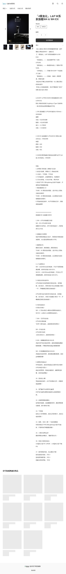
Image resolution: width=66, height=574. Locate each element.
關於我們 (28, 8)
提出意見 (33, 570)
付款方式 (20, 8)
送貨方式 (12, 8)
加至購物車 (49, 40)
